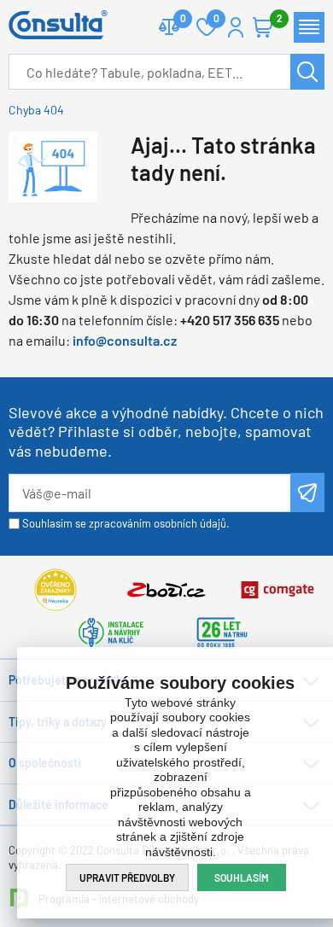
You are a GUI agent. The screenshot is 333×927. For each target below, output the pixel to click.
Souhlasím (241, 877)
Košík (263, 27)
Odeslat (307, 492)
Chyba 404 (36, 109)
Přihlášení (235, 27)
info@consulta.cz (125, 340)
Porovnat (169, 27)
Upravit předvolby (127, 877)
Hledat (307, 72)
